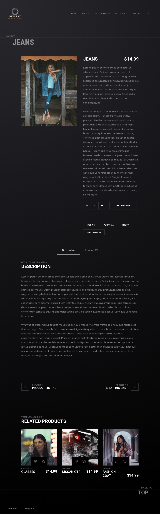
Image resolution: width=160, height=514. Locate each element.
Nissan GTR (71, 472)
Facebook (13, 508)
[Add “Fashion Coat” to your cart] (125, 461)
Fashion (10, 35)
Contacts (137, 14)
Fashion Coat (109, 474)
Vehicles (66, 469)
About (85, 14)
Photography (102, 14)
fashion (91, 225)
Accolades (121, 14)
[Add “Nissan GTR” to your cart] (84, 461)
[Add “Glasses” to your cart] (43, 461)
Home (74, 14)
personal (108, 225)
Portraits (26, 469)
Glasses (28, 472)
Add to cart (123, 205)
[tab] (68, 250)
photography (94, 232)
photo (125, 225)
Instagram (29, 508)
